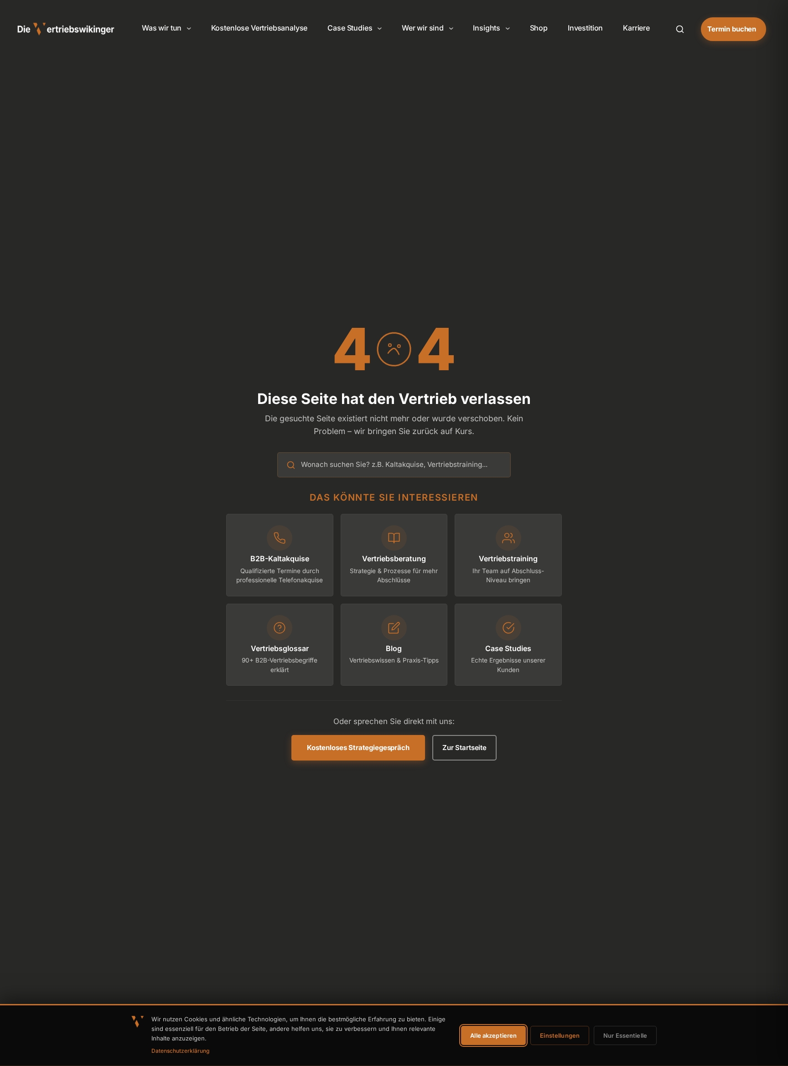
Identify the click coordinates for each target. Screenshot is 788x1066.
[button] (166, 28)
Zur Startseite (464, 747)
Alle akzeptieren (493, 1035)
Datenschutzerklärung (180, 1050)
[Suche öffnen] (680, 29)
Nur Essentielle (625, 1035)
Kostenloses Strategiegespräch (358, 747)
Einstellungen (560, 1035)
